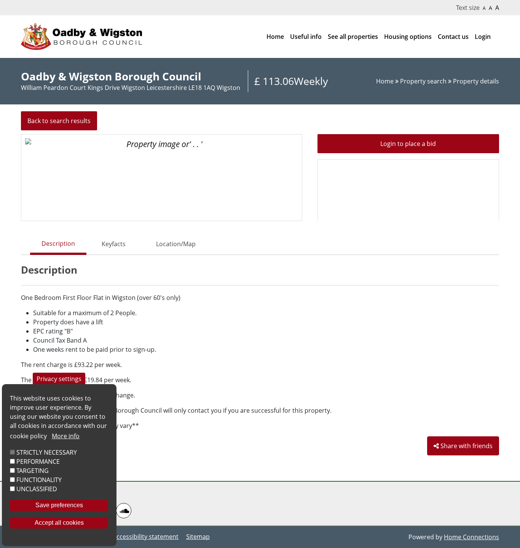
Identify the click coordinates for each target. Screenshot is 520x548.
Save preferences (59, 505)
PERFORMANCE (38, 461)
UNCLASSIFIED (36, 489)
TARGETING (32, 470)
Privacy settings (59, 379)
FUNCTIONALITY (39, 480)
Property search (424, 81)
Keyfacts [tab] (114, 244)
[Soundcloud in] (124, 511)
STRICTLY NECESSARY (46, 452)
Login (483, 36)
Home (275, 36)
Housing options (408, 36)
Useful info (306, 36)
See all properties (353, 36)
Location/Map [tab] (176, 244)
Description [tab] (58, 243)
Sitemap (198, 536)
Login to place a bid (408, 143)
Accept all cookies (59, 522)
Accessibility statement (146, 536)
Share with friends (466, 446)
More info (66, 436)
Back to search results (59, 121)
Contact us (453, 36)
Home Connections (471, 537)
